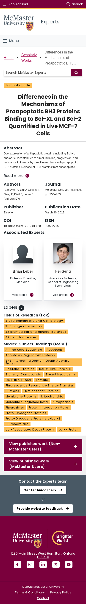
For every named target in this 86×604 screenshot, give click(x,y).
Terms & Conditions (30, 592)
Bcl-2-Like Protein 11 (55, 369)
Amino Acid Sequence (24, 350)
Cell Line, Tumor (18, 380)
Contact (43, 598)
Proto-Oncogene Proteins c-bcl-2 (33, 418)
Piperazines (15, 407)
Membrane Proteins (21, 396)
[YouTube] (68, 564)
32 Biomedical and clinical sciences (36, 332)
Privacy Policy (60, 592)
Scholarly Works (29, 57)
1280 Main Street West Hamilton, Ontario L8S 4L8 (43, 555)
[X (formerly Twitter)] (56, 564)
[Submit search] (76, 72)
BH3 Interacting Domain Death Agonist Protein (37, 362)
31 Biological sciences (24, 326)
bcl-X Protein (69, 429)
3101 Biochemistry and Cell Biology (34, 321)
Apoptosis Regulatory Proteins (30, 355)
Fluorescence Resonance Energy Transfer (40, 385)
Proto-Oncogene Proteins (26, 413)
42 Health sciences (21, 337)
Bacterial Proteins (20, 369)
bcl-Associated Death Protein (30, 429)
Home (9, 58)
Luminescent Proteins (41, 391)
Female (42, 380)
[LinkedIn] (43, 564)
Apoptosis (55, 350)
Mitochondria (52, 396)
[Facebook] (17, 564)
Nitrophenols (63, 402)
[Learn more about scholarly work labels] (21, 308)
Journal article (18, 85)
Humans (12, 391)
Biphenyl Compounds (23, 374)
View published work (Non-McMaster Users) (34, 446)
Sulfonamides (17, 424)
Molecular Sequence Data (27, 402)
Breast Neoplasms (61, 374)
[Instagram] (30, 564)
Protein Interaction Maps (49, 407)
